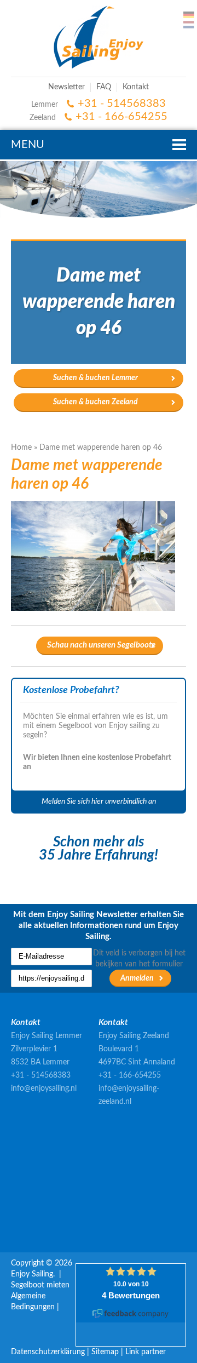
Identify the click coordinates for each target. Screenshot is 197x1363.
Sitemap (105, 1352)
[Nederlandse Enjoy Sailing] (188, 24)
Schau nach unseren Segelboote (101, 645)
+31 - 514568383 (122, 103)
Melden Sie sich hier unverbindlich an (99, 801)
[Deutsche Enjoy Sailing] (188, 15)
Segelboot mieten (40, 1285)
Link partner (145, 1352)
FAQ (103, 87)
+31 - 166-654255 (121, 116)
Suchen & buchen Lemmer (95, 378)
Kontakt (136, 87)
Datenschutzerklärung (48, 1352)
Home (21, 447)
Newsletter (66, 87)
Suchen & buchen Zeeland (95, 402)
